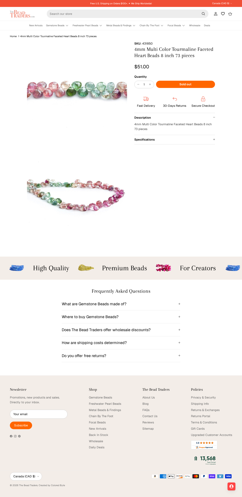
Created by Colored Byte (52, 485)
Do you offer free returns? (84, 355)
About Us (148, 397)
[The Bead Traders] (22, 13)
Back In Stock (98, 435)
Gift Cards (198, 429)
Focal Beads (174, 25)
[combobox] (127, 14)
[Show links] (68, 25)
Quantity (140, 76)
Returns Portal (200, 416)
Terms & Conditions (204, 422)
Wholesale (194, 25)
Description (142, 117)
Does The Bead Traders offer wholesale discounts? (106, 329)
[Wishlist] (223, 14)
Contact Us (149, 416)
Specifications (144, 139)
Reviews (148, 422)
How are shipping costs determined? (94, 342)
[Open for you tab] (231, 486)
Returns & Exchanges (205, 410)
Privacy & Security (203, 397)
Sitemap (148, 429)
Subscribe (21, 425)
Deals (207, 25)
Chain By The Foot (149, 25)
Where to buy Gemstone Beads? (90, 316)
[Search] (203, 14)
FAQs (145, 410)
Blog (145, 404)
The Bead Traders (28, 485)
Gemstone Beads (55, 25)
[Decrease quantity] (137, 84)
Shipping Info (200, 404)
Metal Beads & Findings (118, 25)
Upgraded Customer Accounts (211, 435)
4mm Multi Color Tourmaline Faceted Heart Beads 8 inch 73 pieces (58, 36)
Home (13, 36)
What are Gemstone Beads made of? (94, 303)
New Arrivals (35, 25)
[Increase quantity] (151, 84)
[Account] (215, 14)
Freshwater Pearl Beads (85, 25)
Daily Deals (96, 447)
